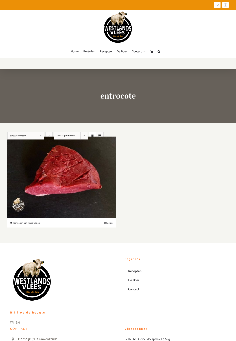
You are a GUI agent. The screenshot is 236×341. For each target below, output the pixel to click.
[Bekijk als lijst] (99, 135)
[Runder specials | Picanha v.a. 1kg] (61, 177)
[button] (159, 51)
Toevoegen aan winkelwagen (26, 223)
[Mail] (11, 322)
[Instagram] (18, 322)
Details (110, 223)
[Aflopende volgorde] (49, 136)
